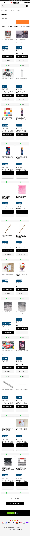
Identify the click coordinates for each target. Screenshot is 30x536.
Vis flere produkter (15, 503)
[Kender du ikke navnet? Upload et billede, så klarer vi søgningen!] (27, 6)
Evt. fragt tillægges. (5, 50)
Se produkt (8, 60)
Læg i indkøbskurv (7, 56)
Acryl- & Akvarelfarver (7, 26)
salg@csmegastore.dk (17, 529)
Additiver (16, 26)
